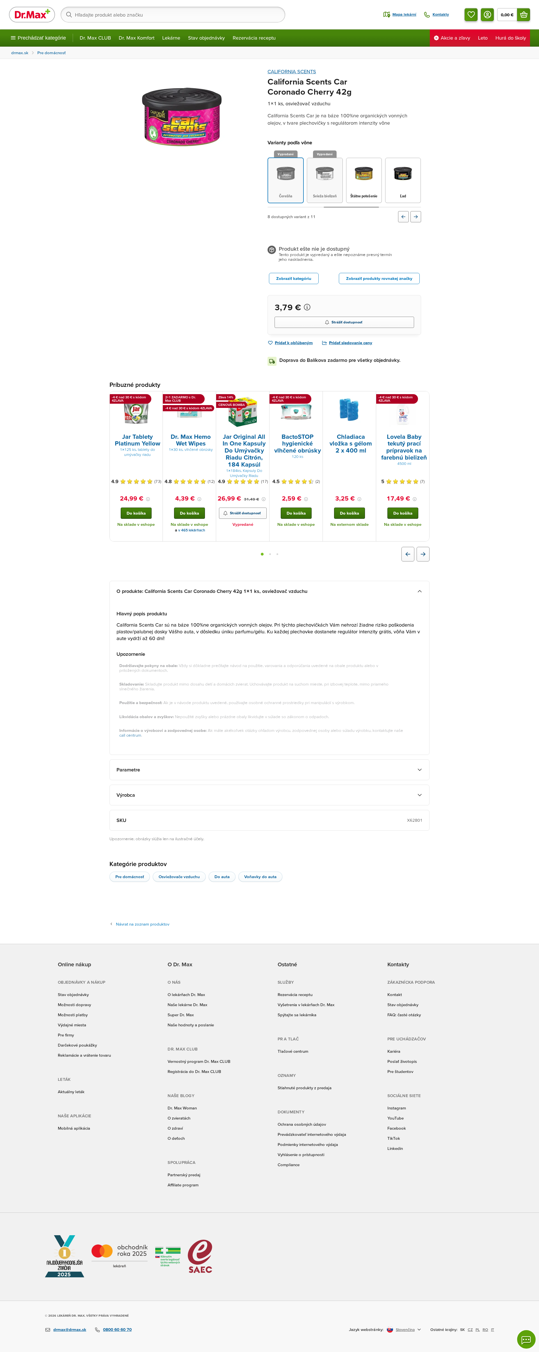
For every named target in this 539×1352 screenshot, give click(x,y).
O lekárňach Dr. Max (186, 994)
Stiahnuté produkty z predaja (305, 1087)
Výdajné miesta (72, 1024)
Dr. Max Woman (182, 1108)
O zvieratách (179, 1118)
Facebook (396, 1128)
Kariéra (393, 1051)
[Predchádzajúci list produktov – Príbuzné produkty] (407, 554)
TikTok (393, 1138)
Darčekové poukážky (77, 1045)
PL (478, 1329)
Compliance (289, 1164)
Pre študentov (400, 1071)
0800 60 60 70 (117, 1329)
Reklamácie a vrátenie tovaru (84, 1055)
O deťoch (176, 1138)
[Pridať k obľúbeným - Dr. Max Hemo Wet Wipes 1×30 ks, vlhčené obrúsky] (210, 398)
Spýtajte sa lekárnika (297, 1014)
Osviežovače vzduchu (179, 876)
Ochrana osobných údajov (302, 1124)
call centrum (130, 735)
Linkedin (395, 1148)
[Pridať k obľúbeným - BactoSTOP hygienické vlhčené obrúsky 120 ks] (316, 398)
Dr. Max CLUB (95, 38)
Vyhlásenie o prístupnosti (301, 1154)
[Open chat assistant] (526, 1339)
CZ (470, 1329)
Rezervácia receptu (254, 38)
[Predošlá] (403, 216)
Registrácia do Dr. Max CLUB (194, 1071)
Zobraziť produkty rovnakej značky (379, 278)
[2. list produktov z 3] (270, 554)
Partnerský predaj (184, 1174)
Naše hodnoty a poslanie (191, 1024)
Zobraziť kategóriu (293, 278)
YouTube (395, 1118)
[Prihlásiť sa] (487, 14)
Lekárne (171, 38)
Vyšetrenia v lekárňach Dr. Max (306, 1004)
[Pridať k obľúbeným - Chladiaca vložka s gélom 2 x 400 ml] (370, 398)
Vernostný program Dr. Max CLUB (199, 1061)
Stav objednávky (206, 38)
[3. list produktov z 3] (277, 554)
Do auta (222, 876)
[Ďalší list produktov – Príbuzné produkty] (423, 554)
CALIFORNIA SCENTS (292, 71)
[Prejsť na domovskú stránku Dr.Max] (32, 14)
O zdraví (175, 1128)
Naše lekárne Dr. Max (187, 1004)
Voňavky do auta (260, 876)
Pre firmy (66, 1035)
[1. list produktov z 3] (262, 554)
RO (485, 1329)
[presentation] (136, 412)
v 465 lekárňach (191, 530)
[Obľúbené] (471, 14)
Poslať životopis (402, 1061)
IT (492, 1329)
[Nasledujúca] (415, 216)
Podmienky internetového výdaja (308, 1144)
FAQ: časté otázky (404, 1014)
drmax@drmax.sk (69, 1329)
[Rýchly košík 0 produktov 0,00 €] (523, 14)
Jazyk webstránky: (366, 1329)
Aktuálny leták (71, 1091)
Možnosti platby (73, 1014)
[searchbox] (173, 14)
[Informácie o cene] (307, 307)
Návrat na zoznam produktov (142, 924)
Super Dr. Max (181, 1014)
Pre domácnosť (129, 876)
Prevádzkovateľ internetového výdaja (312, 1134)
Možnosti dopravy (74, 1004)
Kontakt (394, 994)
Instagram (396, 1108)
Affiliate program (183, 1184)
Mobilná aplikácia (74, 1128)
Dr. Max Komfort (136, 38)
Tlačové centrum (293, 1051)
